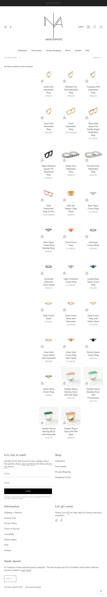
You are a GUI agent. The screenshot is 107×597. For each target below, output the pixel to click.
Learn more (26, 570)
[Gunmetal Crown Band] (93, 230)
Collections (60, 461)
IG (68, 512)
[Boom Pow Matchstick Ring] (71, 153)
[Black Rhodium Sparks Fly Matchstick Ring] (48, 153)
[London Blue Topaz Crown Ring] (93, 266)
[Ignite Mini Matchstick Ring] (48, 74)
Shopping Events (63, 477)
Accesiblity (9, 534)
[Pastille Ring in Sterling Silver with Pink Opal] (71, 376)
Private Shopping (63, 471)
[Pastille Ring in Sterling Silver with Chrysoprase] (93, 376)
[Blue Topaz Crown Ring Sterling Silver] (48, 230)
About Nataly (10, 539)
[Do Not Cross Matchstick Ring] (93, 153)
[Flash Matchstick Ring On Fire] (48, 193)
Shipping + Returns (13, 512)
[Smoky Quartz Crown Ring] (93, 340)
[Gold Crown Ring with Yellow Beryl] (93, 303)
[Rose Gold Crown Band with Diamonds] (48, 340)
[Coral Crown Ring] (71, 230)
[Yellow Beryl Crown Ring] (48, 376)
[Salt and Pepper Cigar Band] (71, 193)
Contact (7, 550)
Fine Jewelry (60, 466)
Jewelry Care (10, 518)
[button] (95, 26)
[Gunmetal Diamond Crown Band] (48, 266)
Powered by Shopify (33, 587)
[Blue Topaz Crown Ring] (93, 193)
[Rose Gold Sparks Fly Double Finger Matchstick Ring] (93, 111)
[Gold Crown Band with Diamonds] (71, 303)
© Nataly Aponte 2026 (13, 587)
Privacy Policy (45, 497)
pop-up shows (28, 463)
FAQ (6, 544)
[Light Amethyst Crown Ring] (71, 266)
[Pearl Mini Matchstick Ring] (48, 111)
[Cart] (101, 26)
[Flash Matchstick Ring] (71, 111)
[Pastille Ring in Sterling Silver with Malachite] (48, 416)
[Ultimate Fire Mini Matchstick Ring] (71, 74)
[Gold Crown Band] (48, 303)
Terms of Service (13, 498)
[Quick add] (42, 80)
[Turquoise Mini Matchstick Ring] (93, 74)
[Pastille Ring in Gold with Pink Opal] (71, 416)
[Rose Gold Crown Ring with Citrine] (71, 340)
